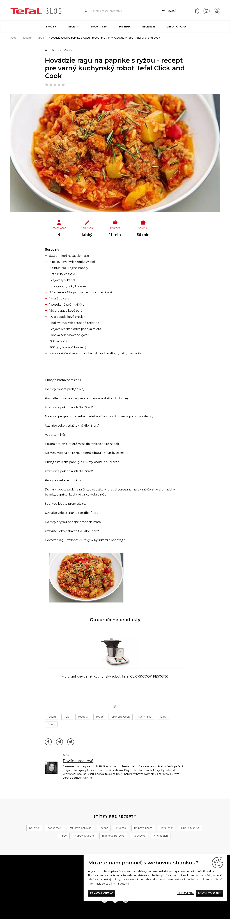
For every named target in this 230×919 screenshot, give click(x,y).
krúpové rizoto (143, 828)
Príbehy (124, 26)
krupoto (121, 828)
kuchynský (144, 716)
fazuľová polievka (80, 828)
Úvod (13, 37)
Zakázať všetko (101, 893)
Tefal (67, 716)
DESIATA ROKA (176, 26)
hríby (64, 835)
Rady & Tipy (99, 26)
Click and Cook (120, 716)
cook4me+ (54, 828)
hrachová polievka (113, 835)
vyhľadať (169, 11)
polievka (34, 828)
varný (163, 716)
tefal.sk (50, 26)
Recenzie (148, 26)
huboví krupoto (84, 835)
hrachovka (139, 835)
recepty (83, 716)
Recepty (74, 26)
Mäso (51, 724)
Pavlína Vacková (78, 761)
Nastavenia (185, 893)
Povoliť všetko (209, 893)
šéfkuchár (167, 828)
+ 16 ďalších (161, 835)
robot (99, 716)
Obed (40, 37)
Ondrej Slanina (190, 828)
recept (52, 716)
